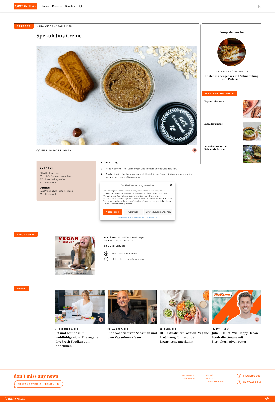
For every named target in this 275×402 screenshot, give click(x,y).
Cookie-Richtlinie (125, 217)
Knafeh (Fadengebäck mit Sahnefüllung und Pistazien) (231, 78)
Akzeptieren (112, 211)
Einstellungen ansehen (158, 211)
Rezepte (57, 6)
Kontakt (210, 375)
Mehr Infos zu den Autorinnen (128, 259)
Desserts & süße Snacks (232, 71)
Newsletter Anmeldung (38, 384)
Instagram (252, 382)
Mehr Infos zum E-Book (124, 253)
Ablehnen (133, 211)
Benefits (70, 6)
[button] (170, 185)
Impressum (152, 217)
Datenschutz (139, 217)
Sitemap (210, 378)
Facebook (251, 375)
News (45, 6)
